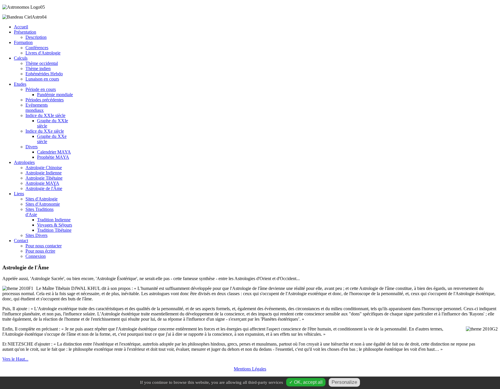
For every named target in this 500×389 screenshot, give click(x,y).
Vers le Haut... (15, 359)
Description (36, 37)
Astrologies (24, 162)
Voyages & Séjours (54, 224)
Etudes (20, 84)
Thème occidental (41, 63)
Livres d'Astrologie (42, 52)
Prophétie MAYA (53, 157)
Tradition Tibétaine (54, 230)
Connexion (35, 256)
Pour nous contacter (43, 245)
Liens (19, 193)
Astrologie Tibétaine (43, 178)
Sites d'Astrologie (41, 198)
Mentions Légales (250, 368)
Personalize (344, 382)
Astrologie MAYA (42, 183)
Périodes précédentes (44, 99)
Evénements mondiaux (36, 108)
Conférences (36, 47)
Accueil (21, 26)
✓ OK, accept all (306, 382)
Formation (23, 42)
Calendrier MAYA (54, 151)
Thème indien (38, 68)
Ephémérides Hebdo (44, 73)
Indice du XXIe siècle (45, 115)
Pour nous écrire (40, 251)
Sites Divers (36, 235)
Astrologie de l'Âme (43, 188)
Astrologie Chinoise (43, 167)
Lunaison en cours (42, 78)
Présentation (25, 32)
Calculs (20, 58)
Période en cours (40, 89)
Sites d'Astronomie (42, 204)
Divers (31, 146)
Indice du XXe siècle (44, 131)
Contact (21, 240)
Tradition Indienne (54, 219)
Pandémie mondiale (55, 94)
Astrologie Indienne (43, 172)
